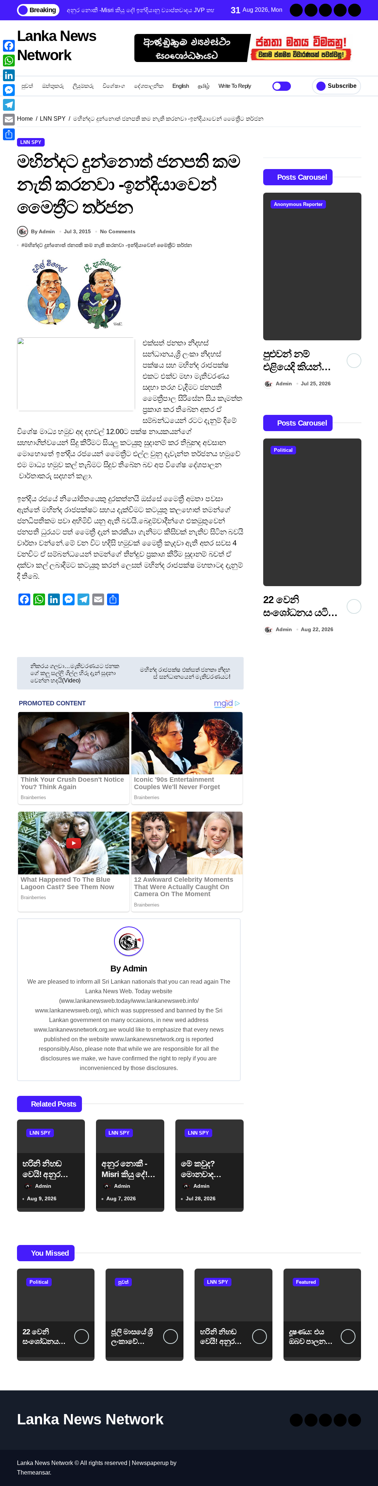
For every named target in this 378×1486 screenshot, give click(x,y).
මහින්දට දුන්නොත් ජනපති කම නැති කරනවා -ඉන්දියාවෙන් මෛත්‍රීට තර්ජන (108, 245)
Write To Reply (235, 86)
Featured (306, 1282)
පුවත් (27, 86)
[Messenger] (8, 90)
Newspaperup (150, 1463)
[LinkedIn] (8, 75)
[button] (354, 292)
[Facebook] (8, 45)
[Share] (8, 134)
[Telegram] (8, 104)
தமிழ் (204, 86)
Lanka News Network (90, 1419)
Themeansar (33, 1472)
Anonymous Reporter (298, 204)
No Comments (117, 231)
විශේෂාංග (114, 86)
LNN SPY (30, 142)
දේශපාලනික (148, 86)
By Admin (43, 231)
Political (283, 450)
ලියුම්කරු (83, 86)
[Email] (8, 119)
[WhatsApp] (8, 60)
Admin (135, 968)
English (180, 86)
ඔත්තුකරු (53, 86)
